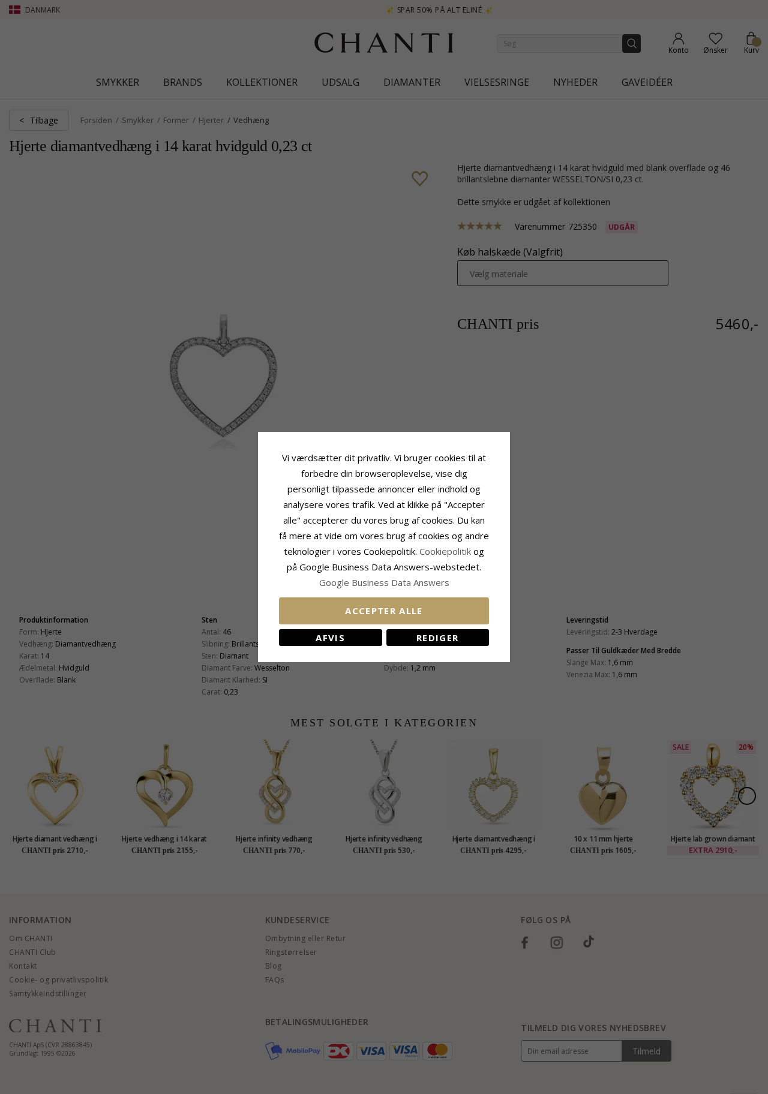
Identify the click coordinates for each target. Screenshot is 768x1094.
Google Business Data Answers (384, 582)
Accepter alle (384, 611)
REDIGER (437, 638)
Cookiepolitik (445, 551)
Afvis (330, 638)
